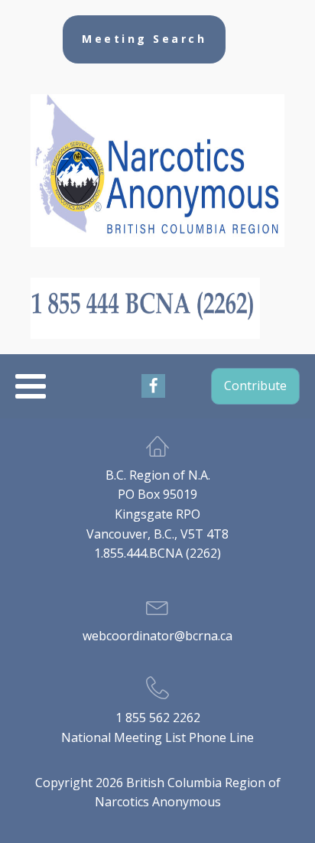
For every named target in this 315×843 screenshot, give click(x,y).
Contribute (255, 385)
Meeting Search (144, 38)
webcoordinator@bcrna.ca (157, 635)
